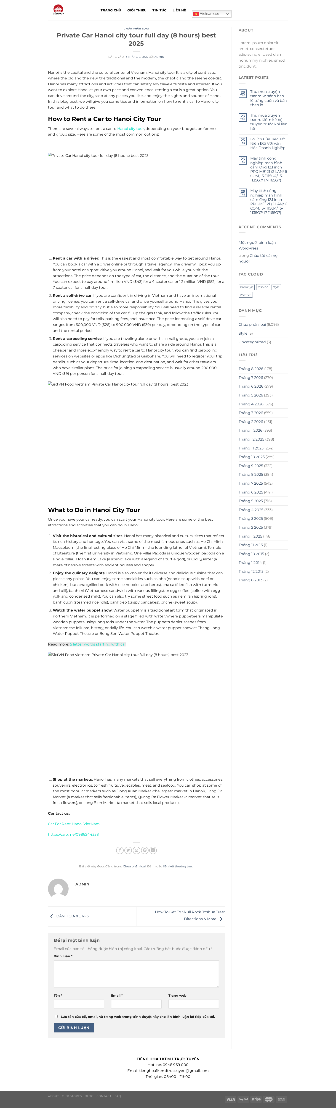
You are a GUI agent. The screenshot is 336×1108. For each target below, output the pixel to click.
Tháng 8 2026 (251, 369)
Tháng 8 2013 (250, 580)
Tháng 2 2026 (251, 422)
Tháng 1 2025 (250, 536)
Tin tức (159, 10)
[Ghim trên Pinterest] (145, 850)
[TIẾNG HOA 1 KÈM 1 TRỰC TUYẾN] (71, 10)
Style (243, 333)
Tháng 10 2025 (252, 457)
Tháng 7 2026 (251, 377)
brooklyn (246, 287)
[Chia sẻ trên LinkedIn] (153, 850)
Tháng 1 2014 (250, 562)
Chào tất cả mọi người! (258, 258)
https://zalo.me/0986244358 (73, 834)
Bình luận (63, 956)
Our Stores (72, 1096)
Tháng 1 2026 (250, 430)
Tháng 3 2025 (251, 518)
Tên (58, 995)
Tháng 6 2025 (251, 492)
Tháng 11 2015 (251, 545)
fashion (263, 287)
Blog (89, 1096)
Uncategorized (252, 342)
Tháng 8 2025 (251, 474)
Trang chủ (111, 10)
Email (117, 995)
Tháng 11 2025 (251, 448)
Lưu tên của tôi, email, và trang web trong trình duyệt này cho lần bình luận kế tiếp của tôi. (138, 1017)
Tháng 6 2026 (251, 386)
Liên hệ (179, 10)
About (53, 1096)
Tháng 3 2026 (251, 413)
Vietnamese (209, 14)
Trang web (177, 995)
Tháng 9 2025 (251, 466)
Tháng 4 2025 (251, 510)
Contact (103, 1096)
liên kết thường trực (178, 866)
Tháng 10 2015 (251, 554)
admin (159, 56)
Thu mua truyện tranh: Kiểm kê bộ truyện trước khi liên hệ (269, 122)
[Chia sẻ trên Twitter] (128, 850)
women (245, 294)
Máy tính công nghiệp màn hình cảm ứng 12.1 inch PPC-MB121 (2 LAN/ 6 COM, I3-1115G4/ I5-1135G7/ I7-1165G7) (268, 169)
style (276, 287)
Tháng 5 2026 (251, 395)
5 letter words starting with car (98, 644)
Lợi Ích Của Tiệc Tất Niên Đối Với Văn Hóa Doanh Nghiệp (267, 143)
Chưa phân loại (136, 28)
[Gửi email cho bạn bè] (136, 850)
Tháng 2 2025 (251, 527)
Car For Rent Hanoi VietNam (74, 824)
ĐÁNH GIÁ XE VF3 (72, 916)
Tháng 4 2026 (251, 404)
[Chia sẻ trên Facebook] (120, 850)
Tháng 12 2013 (251, 571)
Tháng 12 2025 (251, 439)
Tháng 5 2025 (251, 501)
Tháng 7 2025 (251, 483)
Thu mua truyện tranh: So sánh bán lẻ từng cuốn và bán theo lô (268, 98)
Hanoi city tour (130, 128)
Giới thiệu (137, 10)
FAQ (118, 1096)
